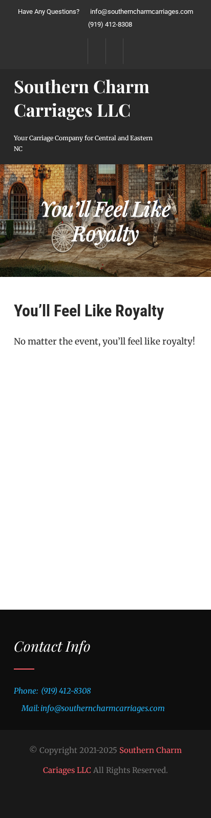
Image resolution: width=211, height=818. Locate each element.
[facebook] (97, 51)
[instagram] (114, 51)
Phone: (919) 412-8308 (52, 691)
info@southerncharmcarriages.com (141, 11)
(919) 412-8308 (109, 24)
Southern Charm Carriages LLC (82, 97)
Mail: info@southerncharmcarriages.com (93, 708)
